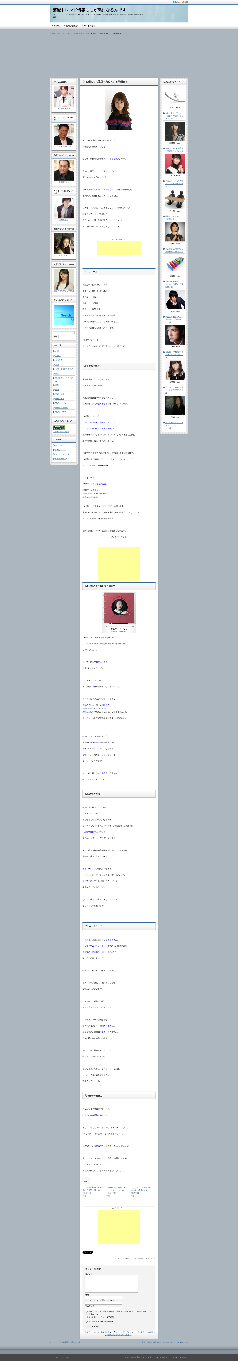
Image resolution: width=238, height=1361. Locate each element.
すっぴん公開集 (64, 108)
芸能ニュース (60, 403)
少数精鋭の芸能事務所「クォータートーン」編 (174, 354)
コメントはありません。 (142, 1258)
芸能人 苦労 (60, 412)
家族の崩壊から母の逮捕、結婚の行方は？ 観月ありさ (164, 1342)
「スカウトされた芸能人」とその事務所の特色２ (174, 183)
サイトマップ (89, 26)
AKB (57, 351)
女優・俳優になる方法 (64, 369)
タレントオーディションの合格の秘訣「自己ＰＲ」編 (174, 115)
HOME (57, 26)
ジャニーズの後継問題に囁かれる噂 (66, 1342)
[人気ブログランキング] (59, 429)
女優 (153, 1258)
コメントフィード (62, 454)
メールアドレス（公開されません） (100, 1300)
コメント (88, 1274)
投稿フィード (60, 450)
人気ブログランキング (61, 432)
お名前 (88, 1295)
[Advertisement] (119, 54)
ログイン (58, 445)
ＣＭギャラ (63, 220)
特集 (57, 385)
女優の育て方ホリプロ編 (64, 291)
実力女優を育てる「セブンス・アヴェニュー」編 (174, 425)
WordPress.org (61, 459)
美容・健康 (59, 394)
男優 (57, 390)
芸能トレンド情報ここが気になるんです (66, 33)
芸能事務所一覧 (61, 408)
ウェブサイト (90, 1306)
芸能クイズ (59, 399)
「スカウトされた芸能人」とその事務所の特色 (174, 390)
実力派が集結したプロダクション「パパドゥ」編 (174, 319)
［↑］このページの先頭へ (59, 1357)
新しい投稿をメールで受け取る (101, 1321)
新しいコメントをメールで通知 (101, 1317)
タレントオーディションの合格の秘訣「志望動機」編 (174, 284)
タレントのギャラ (64, 146)
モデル (58, 356)
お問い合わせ (72, 26)
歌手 (57, 374)
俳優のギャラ (64, 182)
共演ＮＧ (58, 360)
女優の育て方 (64, 255)
